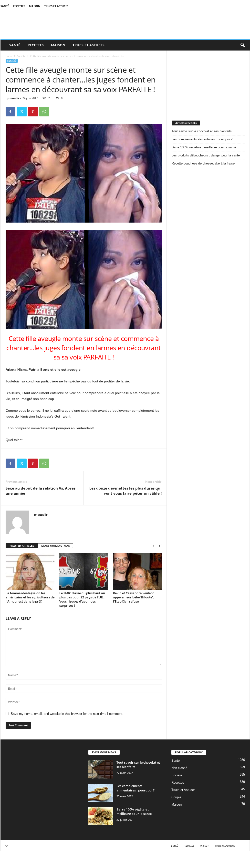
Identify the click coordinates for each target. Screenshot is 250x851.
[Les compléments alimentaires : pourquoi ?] (100, 793)
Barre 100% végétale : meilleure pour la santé (204, 147)
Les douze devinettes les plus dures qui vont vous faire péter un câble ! (125, 491)
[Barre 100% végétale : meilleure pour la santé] (100, 816)
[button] (242, 45)
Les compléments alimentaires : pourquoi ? (202, 139)
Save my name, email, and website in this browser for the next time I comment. (67, 714)
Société (21, 56)
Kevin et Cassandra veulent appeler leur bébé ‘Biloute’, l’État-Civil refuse (133, 597)
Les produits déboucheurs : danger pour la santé (206, 155)
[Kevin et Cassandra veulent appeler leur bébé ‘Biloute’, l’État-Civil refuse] (137, 571)
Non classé (179, 768)
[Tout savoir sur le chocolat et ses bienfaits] (100, 769)
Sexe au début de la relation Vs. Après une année (40, 491)
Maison (34, 6)
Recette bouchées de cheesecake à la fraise (203, 163)
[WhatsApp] (44, 111)
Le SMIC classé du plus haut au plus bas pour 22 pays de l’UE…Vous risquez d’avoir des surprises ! (82, 599)
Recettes (19, 6)
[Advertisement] (208, 81)
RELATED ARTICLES (22, 545)
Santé (4, 6)
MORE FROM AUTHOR (55, 545)
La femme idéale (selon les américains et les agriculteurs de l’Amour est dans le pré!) (30, 597)
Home (9, 56)
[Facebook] (10, 111)
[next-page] (159, 545)
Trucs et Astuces (56, 6)
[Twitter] (22, 111)
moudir (14, 98)
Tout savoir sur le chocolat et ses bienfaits (202, 131)
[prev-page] (153, 545)
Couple (176, 797)
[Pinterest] (33, 111)
